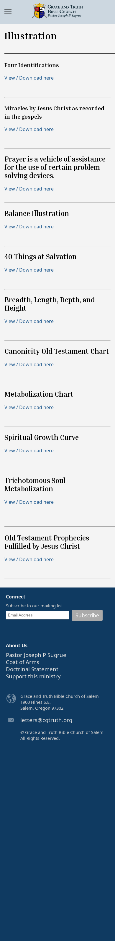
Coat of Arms (22, 662)
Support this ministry (33, 676)
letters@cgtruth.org (46, 720)
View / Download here (29, 78)
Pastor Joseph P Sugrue (36, 654)
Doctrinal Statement (32, 669)
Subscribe (87, 615)
